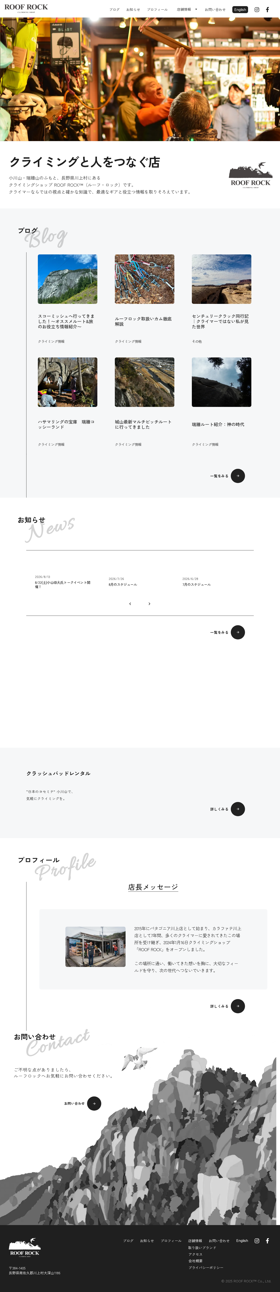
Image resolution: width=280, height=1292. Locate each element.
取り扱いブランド (202, 1247)
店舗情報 (195, 1240)
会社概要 (196, 1260)
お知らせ (133, 9)
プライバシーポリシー (205, 1267)
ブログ (114, 9)
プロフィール (157, 9)
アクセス (196, 1254)
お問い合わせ (215, 9)
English (240, 9)
